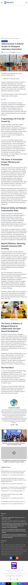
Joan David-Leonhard (7, 52)
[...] (24, 475)
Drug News (16, 38)
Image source (14, 319)
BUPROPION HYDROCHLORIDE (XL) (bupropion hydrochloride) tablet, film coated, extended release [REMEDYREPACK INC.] (13, 480)
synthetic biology (9, 131)
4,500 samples (14, 96)
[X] (15, 425)
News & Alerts (9, 38)
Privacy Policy (19, 575)
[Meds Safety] (8, 2)
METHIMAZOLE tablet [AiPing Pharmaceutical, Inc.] (13, 501)
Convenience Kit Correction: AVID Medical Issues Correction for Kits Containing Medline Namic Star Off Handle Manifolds (14, 536)
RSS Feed (3, 513)
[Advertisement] (14, 20)
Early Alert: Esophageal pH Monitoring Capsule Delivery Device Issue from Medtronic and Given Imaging (14, 531)
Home (4, 38)
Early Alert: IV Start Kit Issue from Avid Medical (14, 521)
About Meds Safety (10, 575)
